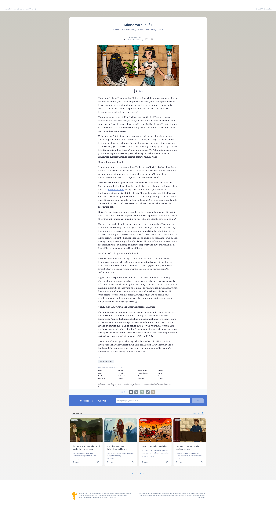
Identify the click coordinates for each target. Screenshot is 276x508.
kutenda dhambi (116, 189)
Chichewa (141, 376)
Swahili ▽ (259, 9)
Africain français (143, 373)
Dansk (100, 370)
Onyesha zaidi (196, 413)
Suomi (100, 373)
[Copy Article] (151, 39)
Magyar (160, 373)
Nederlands (122, 376)
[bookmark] (124, 39)
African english (142, 370)
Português (101, 379)
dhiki (138, 265)
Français (120, 373)
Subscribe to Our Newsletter (93, 400)
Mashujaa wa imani (106, 361)
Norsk (100, 376)
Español (160, 370)
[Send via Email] (153, 392)
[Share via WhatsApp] (142, 392)
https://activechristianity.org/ (160, 384)
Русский (141, 379)
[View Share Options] (146, 39)
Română (120, 379)
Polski (160, 376)
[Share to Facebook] (131, 392)
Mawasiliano (268, 9)
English (120, 370)
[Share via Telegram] (148, 392)
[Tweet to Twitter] (136, 392)
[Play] (135, 91)
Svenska (160, 379)
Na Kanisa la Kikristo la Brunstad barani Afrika (18, 9)
